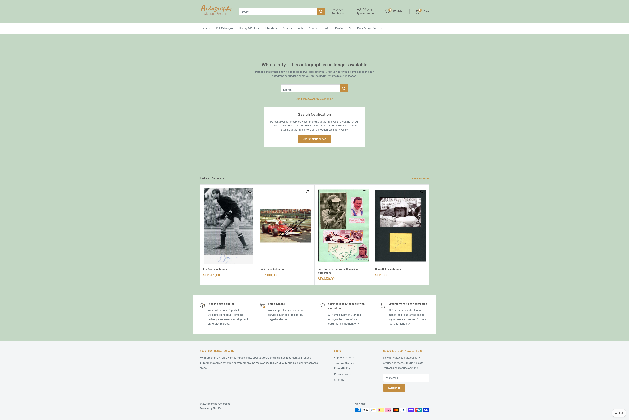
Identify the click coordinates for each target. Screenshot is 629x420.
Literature (271, 28)
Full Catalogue (224, 28)
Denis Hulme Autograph (388, 268)
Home (203, 28)
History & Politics (249, 28)
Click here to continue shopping (314, 98)
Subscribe (394, 387)
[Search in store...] (344, 88)
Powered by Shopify (210, 408)
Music (326, 28)
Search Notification (314, 138)
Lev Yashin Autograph (215, 268)
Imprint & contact (344, 357)
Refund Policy (342, 368)
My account (364, 13)
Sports (313, 28)
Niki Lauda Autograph (272, 268)
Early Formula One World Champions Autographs (338, 270)
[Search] (321, 11)
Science (287, 28)
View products (421, 178)
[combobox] (278, 11)
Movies (339, 28)
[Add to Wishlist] (250, 192)
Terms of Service (344, 363)
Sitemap (339, 379)
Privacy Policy (342, 373)
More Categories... (368, 28)
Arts (300, 28)
